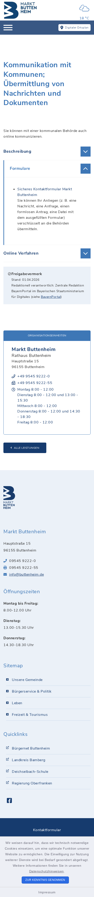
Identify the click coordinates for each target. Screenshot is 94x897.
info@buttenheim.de (26, 574)
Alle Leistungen (26, 448)
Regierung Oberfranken (32, 783)
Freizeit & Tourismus (30, 714)
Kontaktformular (47, 830)
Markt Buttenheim (33, 349)
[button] (47, 151)
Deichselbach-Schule (30, 771)
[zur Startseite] (20, 10)
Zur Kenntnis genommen (45, 880)
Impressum (47, 892)
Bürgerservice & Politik (32, 691)
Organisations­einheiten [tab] (47, 335)
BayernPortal (51, 297)
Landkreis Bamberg (28, 760)
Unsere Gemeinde (27, 679)
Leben (17, 703)
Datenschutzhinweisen (46, 871)
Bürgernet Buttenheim (31, 748)
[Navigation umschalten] (8, 27)
